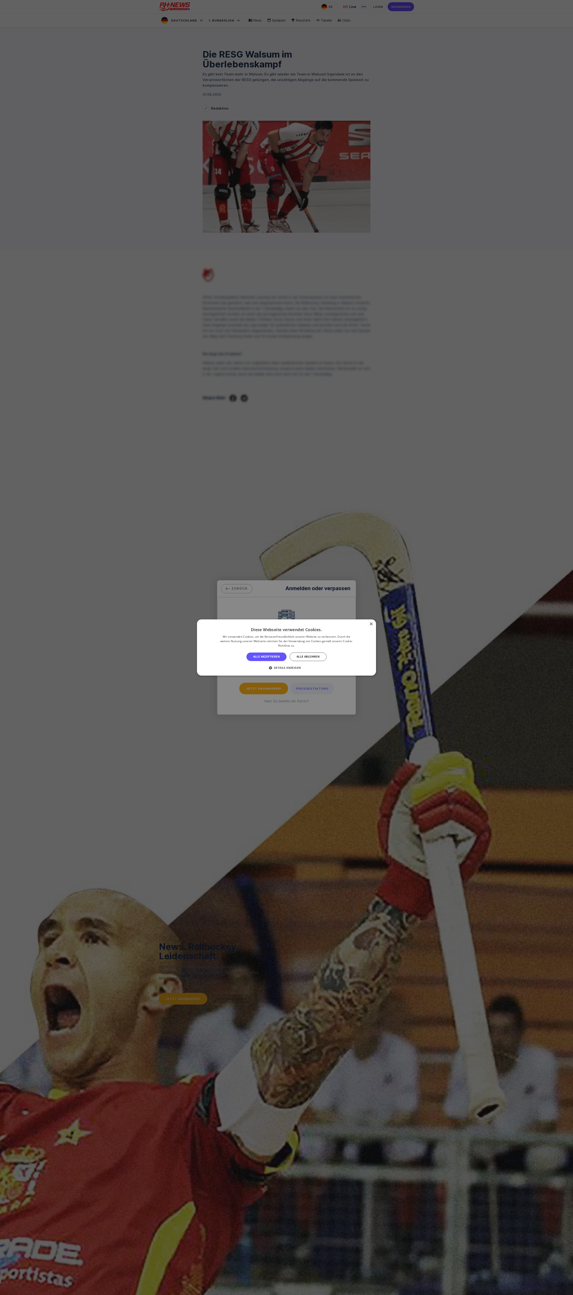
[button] (286, 668)
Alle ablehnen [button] (308, 656)
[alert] (286, 647)
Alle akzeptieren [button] (266, 656)
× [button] (371, 624)
